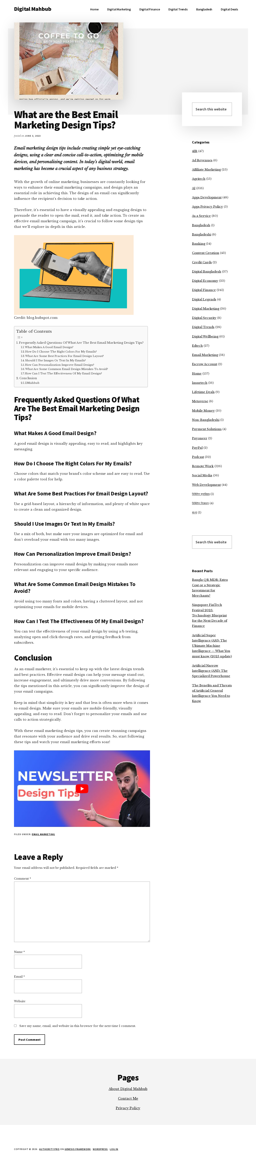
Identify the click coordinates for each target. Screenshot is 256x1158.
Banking (198, 244)
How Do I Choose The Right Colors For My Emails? (61, 351)
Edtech (197, 346)
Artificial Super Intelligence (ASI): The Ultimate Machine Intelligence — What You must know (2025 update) (212, 645)
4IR (194, 151)
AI (193, 188)
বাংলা (194, 512)
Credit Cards (202, 262)
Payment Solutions (207, 429)
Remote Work (203, 466)
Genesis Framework (78, 1149)
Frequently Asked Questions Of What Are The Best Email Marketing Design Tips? (81, 343)
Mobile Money (203, 410)
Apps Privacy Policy (207, 206)
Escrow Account (204, 364)
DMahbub (32, 383)
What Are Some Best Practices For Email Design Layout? (64, 356)
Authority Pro (49, 1149)
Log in (114, 1149)
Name (19, 952)
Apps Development (207, 197)
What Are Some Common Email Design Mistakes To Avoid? (66, 369)
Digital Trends (203, 327)
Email (19, 976)
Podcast (198, 457)
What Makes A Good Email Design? (49, 347)
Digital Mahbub (32, 8)
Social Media (202, 475)
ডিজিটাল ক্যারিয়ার (201, 494)
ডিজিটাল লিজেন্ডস (200, 503)
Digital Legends (204, 299)
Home (197, 373)
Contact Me (128, 1098)
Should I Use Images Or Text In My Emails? (55, 360)
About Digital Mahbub (128, 1089)
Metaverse (200, 401)
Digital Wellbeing (205, 336)
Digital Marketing (205, 308)
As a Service (201, 216)
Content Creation (205, 253)
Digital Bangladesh (206, 271)
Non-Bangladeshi (205, 420)
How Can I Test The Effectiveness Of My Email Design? (63, 373)
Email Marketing (43, 834)
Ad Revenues (202, 160)
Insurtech (199, 383)
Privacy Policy (128, 1108)
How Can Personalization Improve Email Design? (59, 365)
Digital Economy (205, 281)
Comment (22, 878)
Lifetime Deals (203, 392)
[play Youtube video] (82, 788)
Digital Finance (204, 290)
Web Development (206, 485)
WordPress (100, 1149)
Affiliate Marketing (206, 169)
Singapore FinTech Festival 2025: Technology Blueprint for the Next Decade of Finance (209, 615)
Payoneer (199, 438)
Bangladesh (201, 225)
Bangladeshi (201, 234)
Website (19, 1001)
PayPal (197, 448)
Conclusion (28, 378)
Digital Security (204, 318)
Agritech (198, 179)
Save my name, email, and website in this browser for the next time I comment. (77, 1026)
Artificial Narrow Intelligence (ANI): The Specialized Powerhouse (211, 671)
